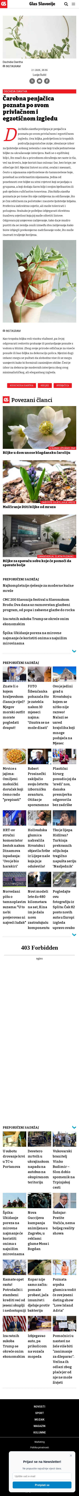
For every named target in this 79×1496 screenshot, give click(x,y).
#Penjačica (62, 385)
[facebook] (47, 81)
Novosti (39, 1406)
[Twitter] (32, 81)
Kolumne (39, 1432)
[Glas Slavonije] (3, 6)
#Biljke (45, 385)
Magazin (39, 1426)
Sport (39, 1413)
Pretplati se (42, 1485)
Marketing (40, 1442)
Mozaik (39, 1419)
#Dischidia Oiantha (21, 385)
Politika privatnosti (39, 1447)
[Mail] (39, 81)
